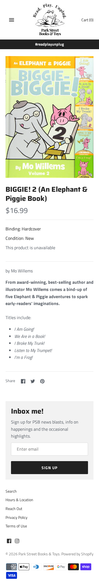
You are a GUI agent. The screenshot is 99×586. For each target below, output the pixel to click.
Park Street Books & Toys (39, 554)
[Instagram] (17, 541)
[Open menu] (12, 20)
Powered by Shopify (77, 554)
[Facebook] (9, 541)
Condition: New (20, 238)
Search (11, 491)
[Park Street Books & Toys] (49, 20)
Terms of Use (16, 526)
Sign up (49, 468)
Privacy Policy (17, 517)
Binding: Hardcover (23, 228)
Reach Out (14, 508)
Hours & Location (19, 500)
